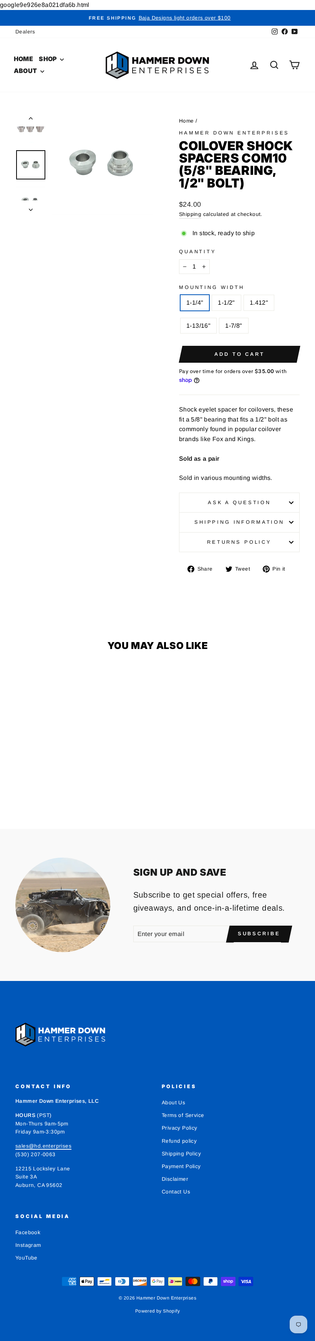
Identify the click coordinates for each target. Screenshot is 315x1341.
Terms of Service (183, 1115)
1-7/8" (233, 325)
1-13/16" (198, 325)
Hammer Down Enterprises (234, 133)
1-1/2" (226, 302)
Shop (48, 59)
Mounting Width (211, 287)
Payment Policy (181, 1166)
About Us (173, 1102)
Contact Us (176, 1192)
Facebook (27, 1232)
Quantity (197, 251)
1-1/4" (194, 302)
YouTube (26, 1258)
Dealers (25, 32)
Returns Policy (239, 542)
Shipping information (239, 522)
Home (23, 59)
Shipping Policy (181, 1154)
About (26, 71)
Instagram (28, 1245)
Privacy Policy (179, 1128)
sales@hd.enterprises (43, 1146)
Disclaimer (175, 1179)
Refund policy (179, 1141)
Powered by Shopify (157, 1311)
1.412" (259, 302)
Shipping (190, 214)
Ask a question (239, 502)
